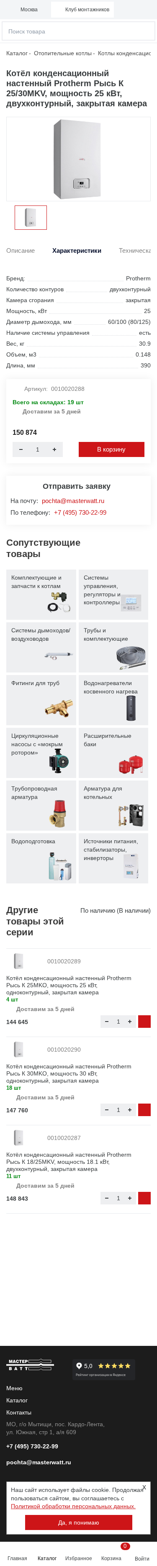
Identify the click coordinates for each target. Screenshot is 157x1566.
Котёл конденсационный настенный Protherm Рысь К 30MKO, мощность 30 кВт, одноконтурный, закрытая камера (68, 1073)
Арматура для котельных (103, 792)
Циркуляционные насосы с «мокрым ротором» (37, 743)
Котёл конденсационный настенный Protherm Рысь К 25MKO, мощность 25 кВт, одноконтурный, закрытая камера (68, 985)
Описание (20, 250)
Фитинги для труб (35, 683)
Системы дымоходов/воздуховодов (40, 634)
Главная (17, 1558)
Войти (142, 1559)
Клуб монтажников (87, 10)
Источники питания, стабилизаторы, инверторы (111, 849)
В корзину (111, 449)
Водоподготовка (33, 841)
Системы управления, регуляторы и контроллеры (102, 590)
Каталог (47, 1558)
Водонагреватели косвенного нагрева (111, 687)
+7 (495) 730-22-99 (80, 512)
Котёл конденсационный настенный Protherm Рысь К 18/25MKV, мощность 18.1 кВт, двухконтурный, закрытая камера (68, 1161)
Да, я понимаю (78, 1522)
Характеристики (76, 250)
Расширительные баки (107, 739)
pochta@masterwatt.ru (73, 500)
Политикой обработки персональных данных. (73, 1506)
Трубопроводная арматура (34, 792)
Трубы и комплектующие (106, 634)
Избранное (78, 1558)
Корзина (112, 1552)
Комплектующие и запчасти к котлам (36, 581)
